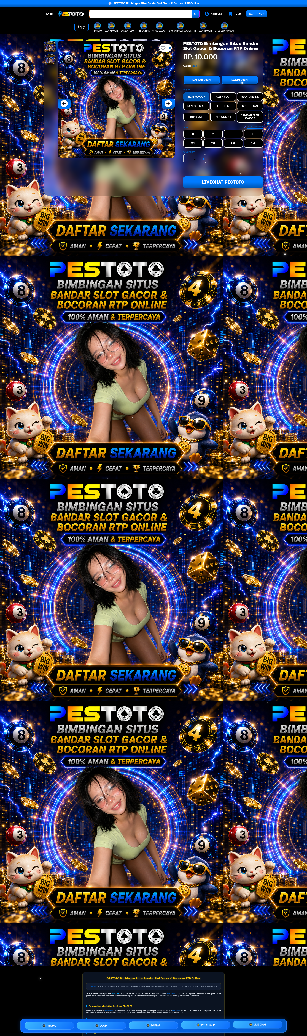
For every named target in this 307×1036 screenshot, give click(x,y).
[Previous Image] (64, 104)
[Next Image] (168, 104)
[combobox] (140, 14)
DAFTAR (156, 1024)
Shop (49, 13)
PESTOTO (116, 993)
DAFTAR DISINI (201, 79)
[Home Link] (71, 14)
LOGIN (104, 1024)
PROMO (51, 1024)
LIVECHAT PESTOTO (223, 182)
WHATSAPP (208, 1024)
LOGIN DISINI (239, 79)
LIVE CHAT (260, 1024)
